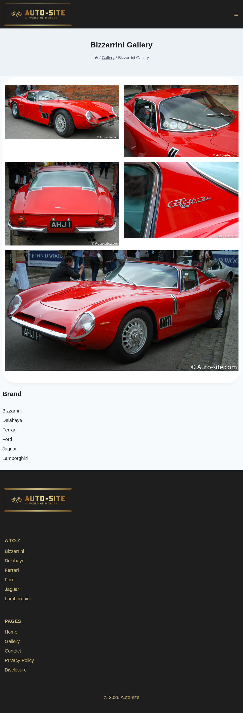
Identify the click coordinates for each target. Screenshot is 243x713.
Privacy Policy (19, 660)
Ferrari (9, 429)
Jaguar (9, 448)
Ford (7, 439)
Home (11, 631)
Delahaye (12, 420)
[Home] (96, 58)
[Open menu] (236, 14)
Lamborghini (15, 458)
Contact (13, 650)
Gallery (12, 641)
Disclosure (16, 669)
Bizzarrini (12, 410)
